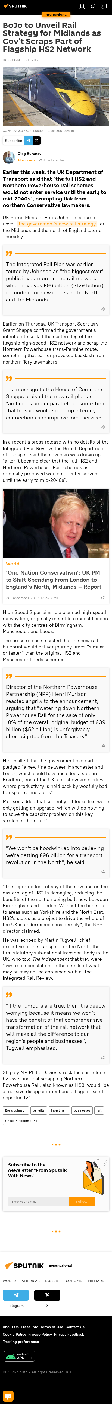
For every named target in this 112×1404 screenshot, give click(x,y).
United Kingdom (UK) (21, 1121)
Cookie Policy (14, 1334)
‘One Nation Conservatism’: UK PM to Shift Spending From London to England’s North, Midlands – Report (53, 579)
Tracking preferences (21, 1341)
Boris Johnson (15, 1110)
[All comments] (8, 1396)
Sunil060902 (35, 131)
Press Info (29, 1327)
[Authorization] (82, 6)
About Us (11, 1327)
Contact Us (75, 1327)
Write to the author (52, 160)
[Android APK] (19, 1357)
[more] (103, 309)
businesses (82, 1110)
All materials (26, 160)
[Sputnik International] (16, 8)
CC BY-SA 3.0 (13, 131)
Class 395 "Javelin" (61, 131)
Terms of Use (52, 1327)
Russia (51, 1280)
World (13, 564)
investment (59, 1110)
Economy (73, 1280)
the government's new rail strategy (57, 224)
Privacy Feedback (69, 1334)
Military (96, 1280)
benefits (39, 1110)
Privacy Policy (40, 1334)
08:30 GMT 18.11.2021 (21, 60)
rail (99, 1110)
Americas (30, 1280)
